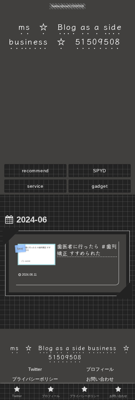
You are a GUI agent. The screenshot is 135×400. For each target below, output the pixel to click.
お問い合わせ (100, 379)
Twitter (35, 369)
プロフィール (100, 369)
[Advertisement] (67, 111)
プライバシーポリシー (35, 379)
